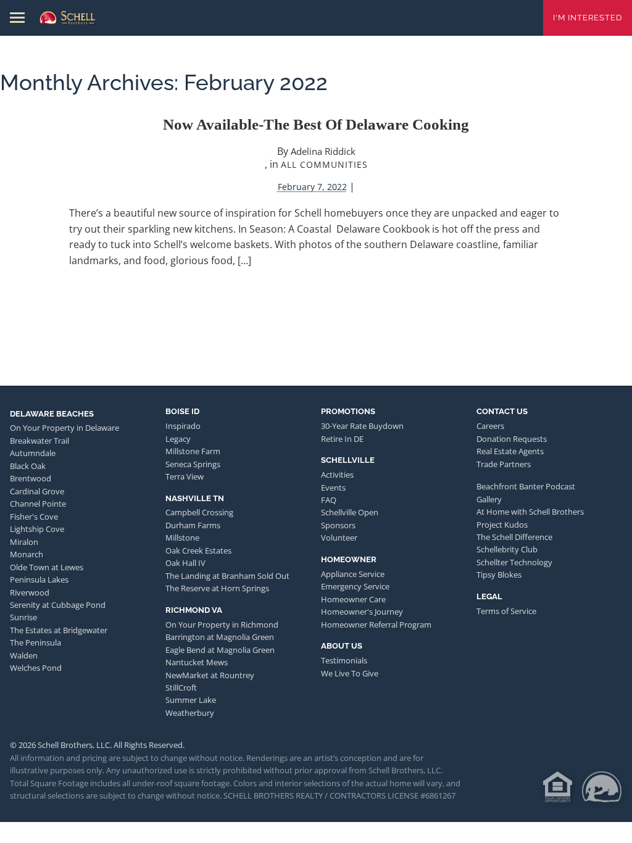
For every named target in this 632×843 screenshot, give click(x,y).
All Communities (324, 164)
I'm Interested (587, 17)
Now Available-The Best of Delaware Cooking (316, 124)
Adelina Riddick (323, 151)
